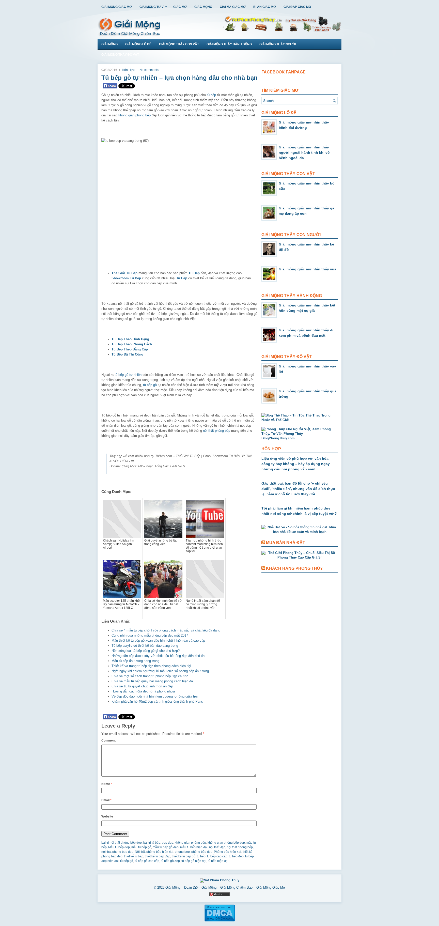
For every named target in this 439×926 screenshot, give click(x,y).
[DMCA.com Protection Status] (219, 920)
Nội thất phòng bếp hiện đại (154, 852)
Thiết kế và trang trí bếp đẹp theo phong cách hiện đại (151, 666)
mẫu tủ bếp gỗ (141, 847)
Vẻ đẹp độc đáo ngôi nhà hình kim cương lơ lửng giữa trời (155, 696)
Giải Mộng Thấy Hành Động (229, 44)
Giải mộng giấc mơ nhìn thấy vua (307, 269)
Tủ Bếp (194, 273)
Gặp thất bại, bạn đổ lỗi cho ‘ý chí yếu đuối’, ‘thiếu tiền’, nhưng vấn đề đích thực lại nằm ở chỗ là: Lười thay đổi (298, 488)
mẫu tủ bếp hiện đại (194, 847)
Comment (108, 740)
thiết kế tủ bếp (133, 856)
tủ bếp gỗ (150, 385)
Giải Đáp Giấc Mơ (297, 7)
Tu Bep (181, 278)
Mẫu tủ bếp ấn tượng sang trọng (135, 661)
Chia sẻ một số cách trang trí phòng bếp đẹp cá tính (150, 676)
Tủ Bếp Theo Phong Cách (132, 344)
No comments (149, 70)
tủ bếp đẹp (236, 856)
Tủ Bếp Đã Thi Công (127, 354)
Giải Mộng (109, 44)
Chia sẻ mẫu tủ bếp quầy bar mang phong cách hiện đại (153, 681)
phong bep (182, 852)
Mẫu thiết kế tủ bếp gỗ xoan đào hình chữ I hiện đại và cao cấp (158, 640)
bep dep (167, 842)
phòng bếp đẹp (201, 852)
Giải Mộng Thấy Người (277, 44)
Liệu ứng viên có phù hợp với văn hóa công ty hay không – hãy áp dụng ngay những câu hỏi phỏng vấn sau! (295, 463)
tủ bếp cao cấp (217, 856)
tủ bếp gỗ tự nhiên (128, 375)
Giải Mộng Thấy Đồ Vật (120, 54)
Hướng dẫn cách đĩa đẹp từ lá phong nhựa (143, 691)
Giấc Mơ (180, 7)
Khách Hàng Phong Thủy (294, 568)
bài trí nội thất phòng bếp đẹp (121, 842)
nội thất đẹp (217, 847)
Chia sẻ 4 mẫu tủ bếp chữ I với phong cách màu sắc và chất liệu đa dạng (166, 630)
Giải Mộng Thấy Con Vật (179, 44)
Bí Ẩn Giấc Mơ (264, 7)
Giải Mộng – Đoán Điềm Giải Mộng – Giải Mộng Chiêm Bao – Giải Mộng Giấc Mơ (225, 887)
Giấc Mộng (203, 7)
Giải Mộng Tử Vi (153, 7)
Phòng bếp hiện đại (227, 852)
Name (106, 784)
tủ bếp (211, 95)
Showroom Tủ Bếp (126, 278)
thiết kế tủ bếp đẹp (157, 856)
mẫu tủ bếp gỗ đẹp (166, 847)
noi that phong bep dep (117, 852)
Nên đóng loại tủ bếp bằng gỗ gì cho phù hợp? (146, 651)
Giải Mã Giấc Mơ (233, 7)
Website (107, 816)
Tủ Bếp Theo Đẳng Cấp (130, 349)
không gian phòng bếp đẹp (226, 842)
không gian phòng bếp (134, 115)
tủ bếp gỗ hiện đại (193, 861)
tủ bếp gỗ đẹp (170, 861)
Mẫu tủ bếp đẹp (119, 847)
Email (106, 800)
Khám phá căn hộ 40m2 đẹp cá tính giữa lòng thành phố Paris (157, 701)
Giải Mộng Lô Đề (138, 44)
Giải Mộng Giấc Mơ (116, 7)
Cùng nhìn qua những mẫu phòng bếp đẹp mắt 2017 (150, 635)
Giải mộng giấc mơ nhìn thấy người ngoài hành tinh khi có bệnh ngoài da (304, 152)
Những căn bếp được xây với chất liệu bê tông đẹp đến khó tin (158, 656)
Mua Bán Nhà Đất (285, 543)
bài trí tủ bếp (151, 842)
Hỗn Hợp (128, 70)
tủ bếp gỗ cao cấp (147, 861)
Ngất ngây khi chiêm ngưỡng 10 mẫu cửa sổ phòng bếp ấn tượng (160, 671)
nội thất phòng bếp (216, 431)
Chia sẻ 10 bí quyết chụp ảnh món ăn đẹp (142, 686)
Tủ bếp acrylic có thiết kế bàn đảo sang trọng (145, 645)
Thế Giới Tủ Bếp (124, 273)
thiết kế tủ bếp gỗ (183, 856)
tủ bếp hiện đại (218, 861)
